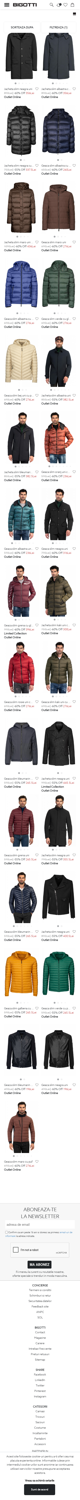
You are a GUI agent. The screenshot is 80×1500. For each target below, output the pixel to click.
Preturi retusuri (40, 1354)
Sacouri (40, 1422)
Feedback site (40, 1306)
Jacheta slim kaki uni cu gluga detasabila (56, 625)
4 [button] (26, 83)
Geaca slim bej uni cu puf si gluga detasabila (19, 395)
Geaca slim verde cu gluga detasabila (56, 318)
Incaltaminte (40, 1433)
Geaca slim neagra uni (54, 548)
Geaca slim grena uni (16, 855)
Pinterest (40, 1391)
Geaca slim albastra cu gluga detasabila (56, 165)
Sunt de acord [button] (39, 1489)
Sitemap (40, 1359)
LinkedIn (40, 1380)
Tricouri (40, 1416)
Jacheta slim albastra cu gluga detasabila (56, 89)
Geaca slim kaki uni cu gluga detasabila (56, 702)
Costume (40, 1427)
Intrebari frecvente (40, 1348)
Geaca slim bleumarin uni (19, 778)
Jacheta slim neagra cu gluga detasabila (19, 165)
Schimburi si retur (40, 1295)
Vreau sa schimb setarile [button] (39, 1480)
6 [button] (68, 390)
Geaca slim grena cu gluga (19, 625)
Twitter (40, 1385)
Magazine (40, 1338)
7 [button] (70, 466)
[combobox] (22, 27)
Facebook (40, 1374)
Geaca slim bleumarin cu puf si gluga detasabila (19, 931)
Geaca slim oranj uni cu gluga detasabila (56, 472)
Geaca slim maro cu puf (18, 1161)
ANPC (40, 1312)
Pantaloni (40, 1438)
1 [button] (15, 83)
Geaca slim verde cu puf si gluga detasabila (56, 1008)
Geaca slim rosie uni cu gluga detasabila (19, 702)
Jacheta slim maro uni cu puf (19, 242)
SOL (40, 1317)
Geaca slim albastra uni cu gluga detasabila (19, 548)
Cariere (40, 1343)
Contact (40, 1332)
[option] (21, 54)
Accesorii (40, 1444)
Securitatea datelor (40, 1301)
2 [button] (19, 83)
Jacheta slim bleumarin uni (19, 472)
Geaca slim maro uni (53, 242)
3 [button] (22, 83)
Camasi (40, 1411)
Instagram (40, 1396)
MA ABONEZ (39, 1264)
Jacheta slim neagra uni (18, 89)
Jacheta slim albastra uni (56, 395)
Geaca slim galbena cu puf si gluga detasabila (19, 1008)
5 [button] (29, 83)
